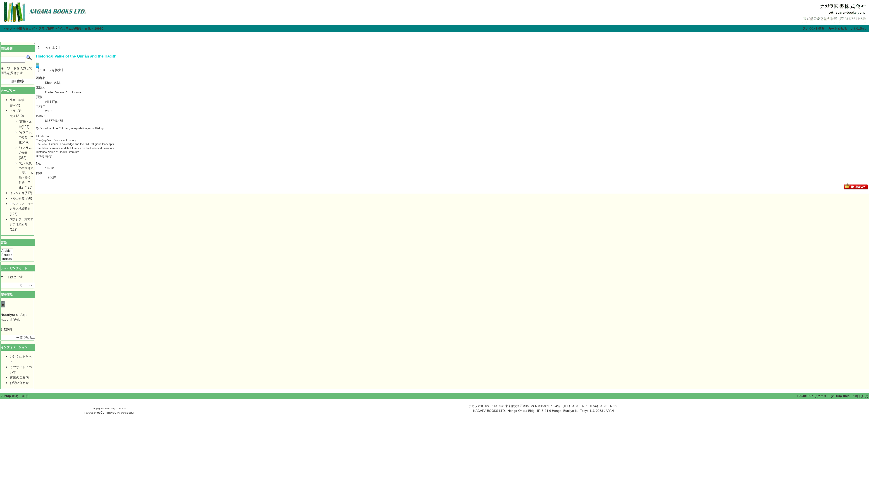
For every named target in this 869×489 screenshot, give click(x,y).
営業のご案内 (19, 377)
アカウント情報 (813, 28)
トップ (7, 28)
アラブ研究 (46, 28)
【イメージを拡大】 (50, 70)
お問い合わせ (19, 383)
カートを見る (837, 28)
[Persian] (7, 255)
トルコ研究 (17, 198)
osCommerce (106, 412)
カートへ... (27, 285)
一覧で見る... (25, 337)
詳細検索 (18, 81)
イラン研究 (17, 193)
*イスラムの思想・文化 (74, 28)
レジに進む (858, 28)
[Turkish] (7, 259)
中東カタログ (25, 28)
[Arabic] (7, 251)
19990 (98, 28)
